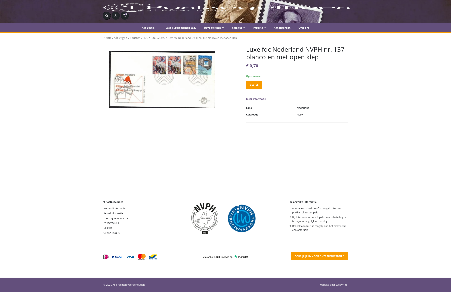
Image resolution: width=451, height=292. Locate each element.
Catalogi (237, 27)
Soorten (135, 38)
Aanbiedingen (282, 27)
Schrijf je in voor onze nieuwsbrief (319, 256)
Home (107, 38)
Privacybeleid (111, 222)
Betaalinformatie (113, 213)
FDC (145, 38)
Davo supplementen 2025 (180, 27)
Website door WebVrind (334, 284)
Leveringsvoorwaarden (116, 218)
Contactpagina (112, 232)
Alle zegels (148, 27)
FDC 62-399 (157, 38)
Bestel (254, 84)
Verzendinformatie (114, 208)
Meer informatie (256, 99)
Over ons (303, 27)
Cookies (107, 227)
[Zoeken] (107, 16)
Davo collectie (212, 27)
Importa (258, 27)
